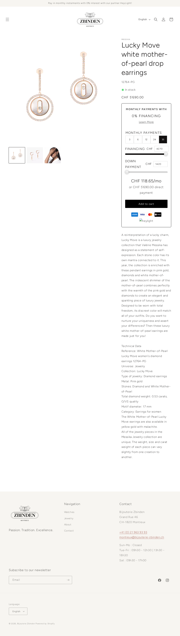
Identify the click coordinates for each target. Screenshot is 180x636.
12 (146, 139)
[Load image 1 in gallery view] (17, 155)
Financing (135, 149)
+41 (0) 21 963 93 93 (133, 532)
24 (154, 139)
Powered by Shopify (45, 623)
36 (163, 139)
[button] (7, 19)
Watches (69, 512)
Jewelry (68, 518)
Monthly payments (144, 133)
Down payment (133, 164)
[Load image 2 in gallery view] (35, 155)
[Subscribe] (68, 580)
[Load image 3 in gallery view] (53, 155)
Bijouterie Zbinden (26, 623)
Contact (69, 530)
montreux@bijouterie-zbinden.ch (141, 537)
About (67, 524)
